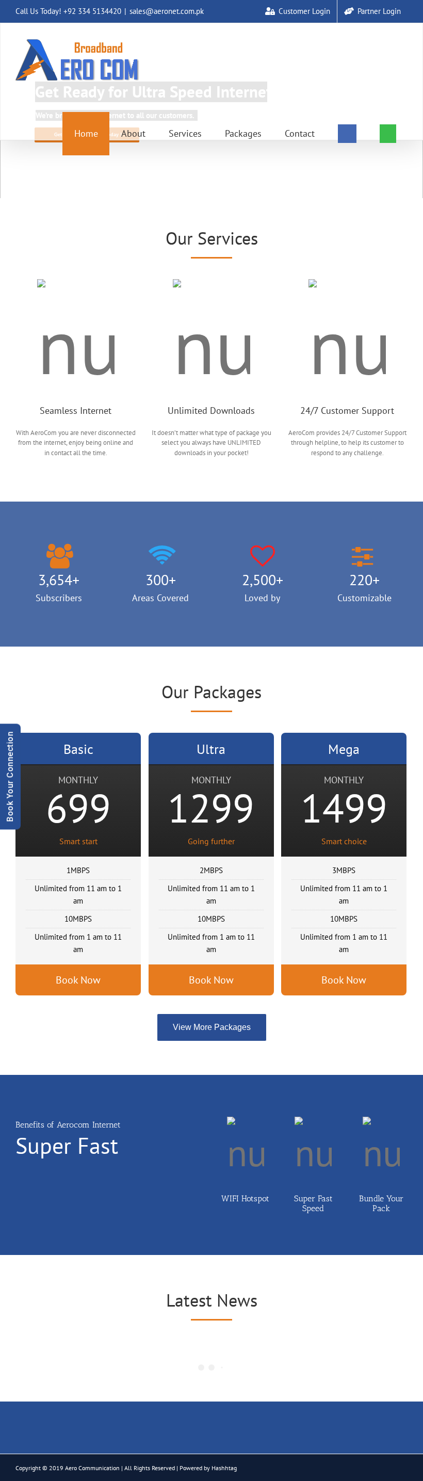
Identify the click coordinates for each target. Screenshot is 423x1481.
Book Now (78, 980)
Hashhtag (224, 1468)
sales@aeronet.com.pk (166, 11)
